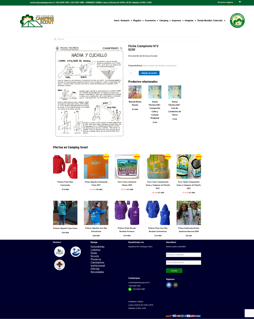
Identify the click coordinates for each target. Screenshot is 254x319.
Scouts (95, 256)
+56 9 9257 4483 (138, 289)
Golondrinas (97, 246)
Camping (163, 20)
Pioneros (96, 259)
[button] (121, 48)
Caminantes (97, 262)
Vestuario (125, 20)
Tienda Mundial (204, 20)
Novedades (97, 272)
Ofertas (95, 268)
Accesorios (150, 20)
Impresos (176, 20)
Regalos (137, 20)
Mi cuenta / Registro (225, 2)
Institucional (98, 265)
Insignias (189, 20)
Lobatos (95, 249)
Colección (218, 20)
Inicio (116, 20)
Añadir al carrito (149, 73)
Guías (94, 253)
